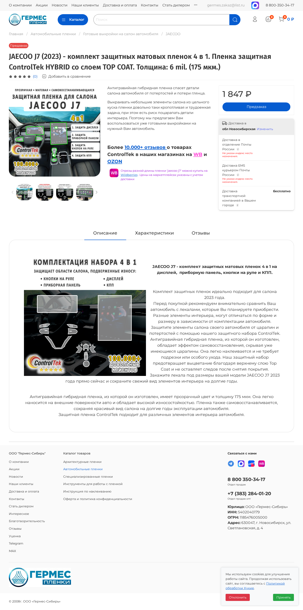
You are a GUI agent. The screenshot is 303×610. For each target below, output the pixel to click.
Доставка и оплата (120, 5)
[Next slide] (93, 131)
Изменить (265, 129)
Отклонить (237, 597)
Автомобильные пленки (53, 34)
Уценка (15, 536)
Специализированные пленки (88, 477)
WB (197, 154)
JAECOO (173, 34)
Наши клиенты (85, 5)
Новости (59, 5)
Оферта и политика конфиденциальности (97, 499)
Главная (16, 34)
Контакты (149, 5)
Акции (42, 5)
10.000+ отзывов (146, 147)
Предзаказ (256, 107)
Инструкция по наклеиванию (87, 491)
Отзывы (15, 529)
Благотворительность (27, 521)
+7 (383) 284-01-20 (249, 493)
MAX (12, 551)
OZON (114, 161)
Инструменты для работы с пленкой (93, 484)
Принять (283, 597)
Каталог (76, 19)
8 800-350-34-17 (280, 5)
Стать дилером (176, 5)
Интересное (19, 514)
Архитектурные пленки (82, 462)
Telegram (16, 543)
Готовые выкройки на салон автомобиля (120, 34)
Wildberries (129, 175)
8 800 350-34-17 (246, 479)
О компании (20, 5)
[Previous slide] (16, 131)
